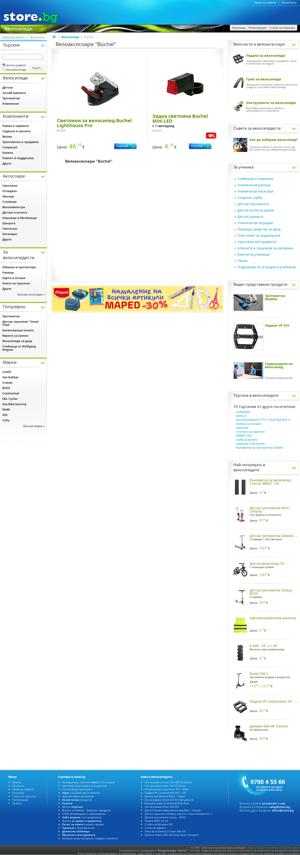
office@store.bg (283, 810)
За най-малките (14, 93)
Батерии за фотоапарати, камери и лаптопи (90, 838)
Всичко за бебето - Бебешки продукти (86, 810)
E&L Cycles (9, 399)
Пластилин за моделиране (258, 235)
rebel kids (242, 428)
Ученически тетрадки (255, 223)
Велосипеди (19, 28)
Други (6, 163)
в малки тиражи (83, 824)
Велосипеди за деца (17, 341)
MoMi (6, 409)
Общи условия (255, 847)
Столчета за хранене (250, 432)
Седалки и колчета (16, 131)
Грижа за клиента (265, 2)
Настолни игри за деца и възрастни (84, 785)
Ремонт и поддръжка (18, 158)
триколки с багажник (250, 444)
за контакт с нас (273, 803)
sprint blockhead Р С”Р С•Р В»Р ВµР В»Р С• (263, 420)
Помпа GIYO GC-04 (156, 821)
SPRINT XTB (243, 436)
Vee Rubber (10, 377)
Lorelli (6, 372)
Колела (7, 153)
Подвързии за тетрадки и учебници (266, 267)
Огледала (9, 191)
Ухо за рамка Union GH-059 (162, 806)
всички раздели (16, 65)
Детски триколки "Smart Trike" (20, 323)
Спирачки (9, 147)
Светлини (9, 186)
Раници (8, 273)
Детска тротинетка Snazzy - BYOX (165, 817)
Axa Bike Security (14, 404)
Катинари (9, 234)
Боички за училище (253, 254)
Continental (10, 393)
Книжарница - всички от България (88, 782)
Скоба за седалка (155, 828)
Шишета (8, 223)
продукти (77, 799)
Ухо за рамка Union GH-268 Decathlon (168, 782)
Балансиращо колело (18, 330)
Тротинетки (11, 98)
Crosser (7, 383)
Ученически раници (253, 185)
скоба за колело (247, 440)
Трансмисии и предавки (20, 142)
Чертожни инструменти (256, 242)
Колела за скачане (248, 424)
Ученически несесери (255, 191)
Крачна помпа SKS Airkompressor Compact (172, 835)
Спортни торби (249, 197)
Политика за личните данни (283, 847)
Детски (7, 87)
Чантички (9, 229)
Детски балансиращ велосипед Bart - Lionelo (173, 810)
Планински (10, 104)
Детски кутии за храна (255, 210)
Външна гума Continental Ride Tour (167, 803)
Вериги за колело (15, 336)
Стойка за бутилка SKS (159, 824)
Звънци (8, 196)
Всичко (81, 821)
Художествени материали (78, 796)
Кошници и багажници (19, 218)
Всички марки (33, 426)
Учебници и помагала (255, 178)
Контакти (18, 785)
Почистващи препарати (77, 789)
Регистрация (20, 799)
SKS (5, 415)
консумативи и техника (81, 792)
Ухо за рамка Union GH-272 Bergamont (169, 799)
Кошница (18, 792)
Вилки (7, 137)
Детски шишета (250, 216)
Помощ (17, 803)
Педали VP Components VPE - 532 (165, 792)
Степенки (9, 202)
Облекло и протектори (19, 267)
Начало (17, 782)
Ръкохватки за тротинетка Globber (259, 448)
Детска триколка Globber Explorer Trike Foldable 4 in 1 (179, 814)
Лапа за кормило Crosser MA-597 (165, 831)
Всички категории (30, 295)
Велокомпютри (13, 207)
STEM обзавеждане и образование (83, 814)
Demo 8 (241, 416)
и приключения (78, 828)
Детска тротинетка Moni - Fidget (165, 796)
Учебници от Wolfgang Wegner (19, 348)
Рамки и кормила (15, 126)
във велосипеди (16, 69)
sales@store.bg (279, 807)
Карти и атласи (13, 278)
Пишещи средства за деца (259, 229)
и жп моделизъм (82, 817)
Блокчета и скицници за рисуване (265, 248)
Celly (5, 420)
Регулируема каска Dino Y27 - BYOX (167, 789)
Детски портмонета (253, 204)
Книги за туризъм (16, 283)
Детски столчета (14, 213)
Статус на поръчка (24, 796)
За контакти (289, 2)
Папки (242, 260)
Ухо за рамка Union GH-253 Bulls (165, 785)
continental (243, 412)
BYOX (6, 388)
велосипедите (265, 395)
